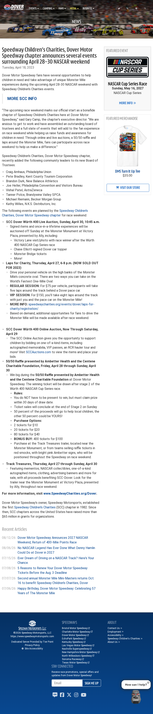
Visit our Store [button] (130, 188)
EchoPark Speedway (72, 638)
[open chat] (136, 697)
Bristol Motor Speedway (74, 628)
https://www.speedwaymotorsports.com (32, 636)
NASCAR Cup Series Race (127, 84)
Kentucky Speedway (72, 642)
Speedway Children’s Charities (35, 507)
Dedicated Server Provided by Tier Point (32, 641)
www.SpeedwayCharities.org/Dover (69, 493)
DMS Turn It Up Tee (127, 171)
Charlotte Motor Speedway (76, 631)
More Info (126, 103)
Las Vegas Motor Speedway (77, 645)
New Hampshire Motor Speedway (79, 652)
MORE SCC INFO (22, 98)
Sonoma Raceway (71, 659)
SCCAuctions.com (38, 352)
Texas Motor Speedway (74, 662)
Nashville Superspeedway (75, 648)
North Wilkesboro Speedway (77, 655)
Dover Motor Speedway (74, 635)
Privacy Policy (32, 645)
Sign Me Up (91, 683)
